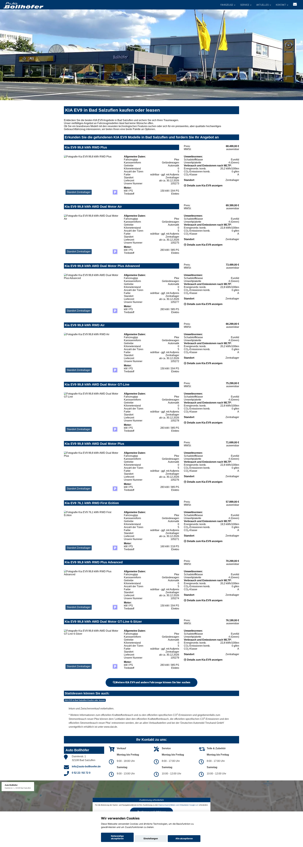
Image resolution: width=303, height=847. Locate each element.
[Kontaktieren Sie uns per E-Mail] (295, 4)
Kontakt (281, 4)
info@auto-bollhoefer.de (86, 766)
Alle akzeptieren (184, 838)
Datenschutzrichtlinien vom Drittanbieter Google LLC (178, 805)
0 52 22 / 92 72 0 (81, 772)
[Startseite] (23, 5)
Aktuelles (262, 4)
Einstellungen (151, 838)
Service (244, 4)
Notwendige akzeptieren (117, 837)
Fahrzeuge (226, 4)
